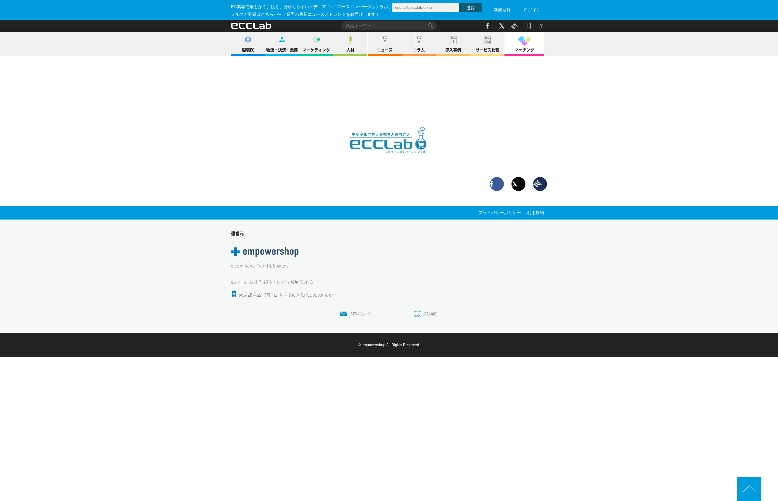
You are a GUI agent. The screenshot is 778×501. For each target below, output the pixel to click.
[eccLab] (389, 157)
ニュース (385, 50)
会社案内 (430, 313)
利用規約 (535, 212)
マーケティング (316, 50)
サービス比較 (487, 50)
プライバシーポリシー (499, 212)
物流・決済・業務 (282, 50)
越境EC (248, 50)
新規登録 (502, 9)
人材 (350, 50)
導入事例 (453, 50)
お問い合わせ (360, 313)
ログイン (532, 9)
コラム (419, 50)
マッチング (524, 50)
